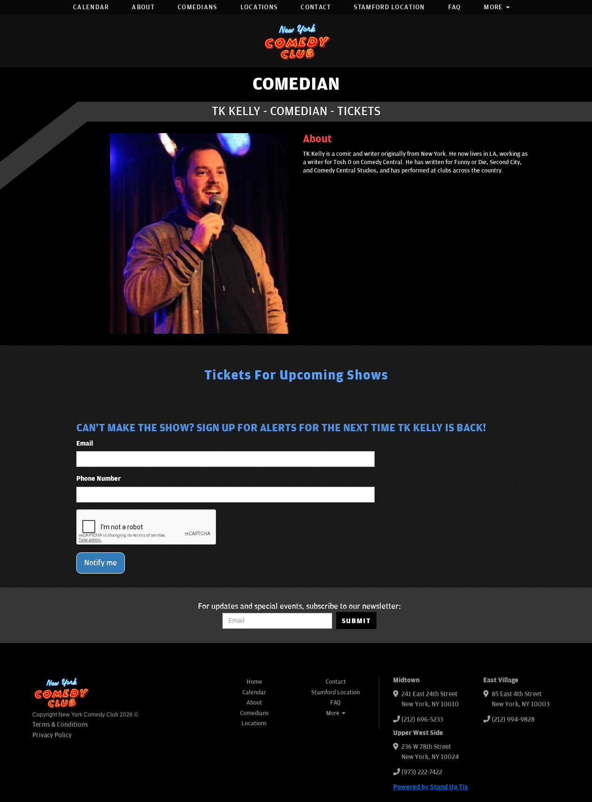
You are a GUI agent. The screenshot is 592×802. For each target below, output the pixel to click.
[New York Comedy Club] (296, 41)
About (143, 7)
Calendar (91, 7)
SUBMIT (356, 621)
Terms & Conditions (60, 725)
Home (254, 682)
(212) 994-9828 (513, 719)
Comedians (197, 7)
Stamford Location (389, 7)
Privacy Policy (52, 735)
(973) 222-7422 (421, 772)
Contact (316, 7)
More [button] (494, 7)
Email (84, 443)
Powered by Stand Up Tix (430, 787)
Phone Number (98, 479)
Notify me (100, 563)
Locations (259, 7)
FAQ (454, 7)
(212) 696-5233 (422, 719)
